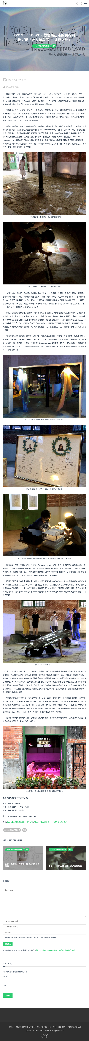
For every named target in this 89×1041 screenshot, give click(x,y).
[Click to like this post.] (22, 80)
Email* (5, 985)
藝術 (61, 822)
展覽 (31, 822)
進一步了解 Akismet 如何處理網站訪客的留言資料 (55, 950)
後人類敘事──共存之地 (49, 822)
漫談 (53, 46)
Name (5, 976)
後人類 (37, 822)
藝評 (65, 822)
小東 (9, 80)
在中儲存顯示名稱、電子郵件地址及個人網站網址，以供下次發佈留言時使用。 (31, 937)
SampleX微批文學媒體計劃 (41, 46)
